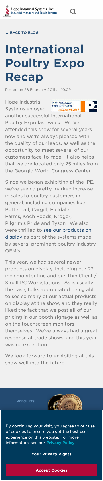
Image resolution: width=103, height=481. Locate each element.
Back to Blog (24, 32)
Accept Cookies (52, 470)
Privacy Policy (60, 443)
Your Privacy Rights (51, 454)
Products (26, 401)
